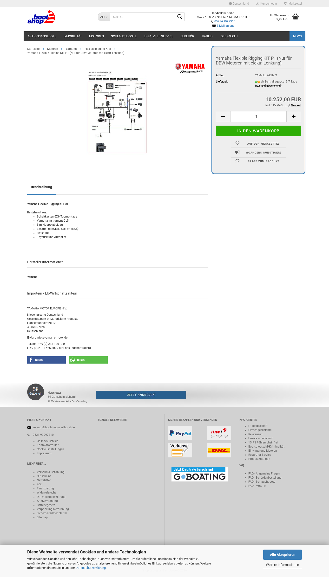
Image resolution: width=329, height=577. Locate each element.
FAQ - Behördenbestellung (265, 477)
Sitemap (42, 517)
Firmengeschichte (259, 430)
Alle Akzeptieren (282, 555)
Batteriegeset (45, 505)
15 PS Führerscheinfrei (263, 442)
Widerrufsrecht (46, 492)
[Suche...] (179, 17)
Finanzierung (45, 488)
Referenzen (255, 434)
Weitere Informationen (282, 565)
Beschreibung (41, 187)
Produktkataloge (259, 459)
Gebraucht (229, 36)
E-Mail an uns (225, 25)
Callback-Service (47, 441)
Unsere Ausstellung (260, 438)
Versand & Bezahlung (51, 472)
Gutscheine (44, 476)
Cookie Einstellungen (50, 449)
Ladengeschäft (258, 426)
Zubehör (187, 36)
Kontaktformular (48, 445)
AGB (39, 484)
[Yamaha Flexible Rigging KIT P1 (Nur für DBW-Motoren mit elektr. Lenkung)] (118, 112)
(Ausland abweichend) (268, 85)
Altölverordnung (47, 501)
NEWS (297, 36)
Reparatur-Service (259, 454)
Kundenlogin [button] (268, 3)
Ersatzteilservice (158, 36)
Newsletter (44, 480)
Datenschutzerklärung (91, 568)
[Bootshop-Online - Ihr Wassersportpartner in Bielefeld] (59, 16)
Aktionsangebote (42, 36)
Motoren (96, 36)
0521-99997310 (224, 21)
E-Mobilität (73, 36)
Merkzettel (294, 3)
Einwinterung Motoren (262, 450)
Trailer (207, 36)
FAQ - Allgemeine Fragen (264, 473)
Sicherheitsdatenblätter (52, 513)
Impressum (44, 453)
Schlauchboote (124, 36)
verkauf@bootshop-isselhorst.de (54, 427)
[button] (239, 3)
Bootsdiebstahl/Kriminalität (266, 446)
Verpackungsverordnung (53, 509)
